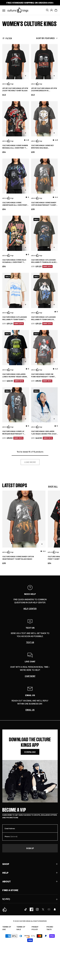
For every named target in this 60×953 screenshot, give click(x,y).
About (6, 881)
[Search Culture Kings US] (47, 10)
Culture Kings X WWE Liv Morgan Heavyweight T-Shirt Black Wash (13, 432)
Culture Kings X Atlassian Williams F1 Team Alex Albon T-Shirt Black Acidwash (44, 261)
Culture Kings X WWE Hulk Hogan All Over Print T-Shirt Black (14, 261)
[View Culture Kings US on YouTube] (49, 909)
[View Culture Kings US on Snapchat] (55, 909)
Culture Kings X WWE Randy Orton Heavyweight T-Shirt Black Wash (43, 203)
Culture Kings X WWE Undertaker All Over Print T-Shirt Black (14, 203)
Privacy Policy (35, 928)
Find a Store (10, 890)
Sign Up (30, 848)
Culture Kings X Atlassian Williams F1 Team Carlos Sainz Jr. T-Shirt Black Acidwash (43, 318)
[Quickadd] (25, 75)
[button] (56, 10)
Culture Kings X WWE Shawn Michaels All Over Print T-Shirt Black (15, 146)
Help (5, 872)
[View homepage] (18, 10)
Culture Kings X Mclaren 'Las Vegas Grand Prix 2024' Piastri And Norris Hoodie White (44, 432)
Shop (5, 864)
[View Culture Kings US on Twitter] (43, 909)
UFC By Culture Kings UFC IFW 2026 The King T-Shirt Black (15, 89)
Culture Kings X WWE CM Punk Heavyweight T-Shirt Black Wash (43, 375)
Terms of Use (6, 928)
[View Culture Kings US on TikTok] (26, 909)
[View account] (51, 10)
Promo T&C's (49, 928)
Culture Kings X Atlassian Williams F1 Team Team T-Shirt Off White (14, 318)
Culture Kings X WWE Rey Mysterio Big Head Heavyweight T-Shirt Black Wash (43, 146)
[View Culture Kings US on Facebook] (31, 909)
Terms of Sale (20, 928)
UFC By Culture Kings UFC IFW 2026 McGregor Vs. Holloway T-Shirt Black (44, 89)
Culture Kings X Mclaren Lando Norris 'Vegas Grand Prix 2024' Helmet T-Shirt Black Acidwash (15, 375)
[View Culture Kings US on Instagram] (37, 909)
